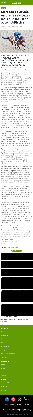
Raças (3, 331)
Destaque (15, 247)
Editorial (3, 372)
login (14, 320)
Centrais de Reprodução (8, 353)
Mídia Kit (3, 390)
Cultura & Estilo (5, 346)
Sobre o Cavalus (9, 404)
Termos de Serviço (23, 414)
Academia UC (5, 383)
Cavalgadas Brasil (6, 350)
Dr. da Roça (4, 386)
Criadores (4, 368)
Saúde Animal (5, 357)
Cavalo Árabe (5, 335)
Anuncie (3, 375)
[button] (31, 2)
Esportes (3, 339)
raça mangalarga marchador (20, 186)
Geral (2, 342)
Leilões (3, 364)
